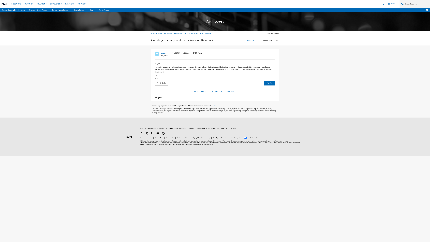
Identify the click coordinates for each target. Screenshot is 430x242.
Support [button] (28, 4)
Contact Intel (163, 128)
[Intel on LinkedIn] (152, 133)
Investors (183, 128)
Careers (191, 128)
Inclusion (221, 128)
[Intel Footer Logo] (129, 136)
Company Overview (148, 128)
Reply (269, 83)
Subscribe (250, 40)
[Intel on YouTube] (158, 133)
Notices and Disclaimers (180, 143)
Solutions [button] (40, 4)
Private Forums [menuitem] (108, 10)
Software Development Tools (197, 33)
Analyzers (213, 33)
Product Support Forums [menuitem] (63, 10)
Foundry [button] (79, 4)
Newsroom (173, 128)
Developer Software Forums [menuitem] (39, 10)
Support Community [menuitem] (9, 10)
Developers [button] (54, 4)
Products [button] (16, 4)
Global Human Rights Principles (278, 143)
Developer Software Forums (175, 33)
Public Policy (231, 128)
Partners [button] (67, 4)
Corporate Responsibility (206, 128)
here (216, 106)
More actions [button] (268, 40)
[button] (274, 53)
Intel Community (157, 33)
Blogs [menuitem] (96, 10)
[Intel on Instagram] (163, 133)
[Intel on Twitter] (147, 133)
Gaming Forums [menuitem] (82, 10)
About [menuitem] (23, 10)
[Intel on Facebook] (141, 133)
